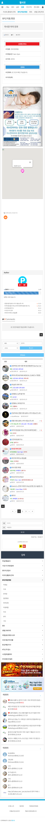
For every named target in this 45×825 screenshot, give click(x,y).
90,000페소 (11, 753)
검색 (31, 348)
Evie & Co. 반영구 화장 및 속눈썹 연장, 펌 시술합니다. (27, 486)
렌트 (30, 12)
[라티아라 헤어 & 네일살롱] (5, 460)
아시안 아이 (14, 213)
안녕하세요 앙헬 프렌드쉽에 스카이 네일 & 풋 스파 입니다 (27, 413)
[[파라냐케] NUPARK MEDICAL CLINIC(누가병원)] (5, 378)
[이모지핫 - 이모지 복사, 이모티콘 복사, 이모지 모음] (22, 669)
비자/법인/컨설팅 (7, 659)
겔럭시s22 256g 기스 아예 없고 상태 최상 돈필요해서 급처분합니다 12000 (25, 719)
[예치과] (5, 498)
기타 (4, 621)
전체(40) (22, 355)
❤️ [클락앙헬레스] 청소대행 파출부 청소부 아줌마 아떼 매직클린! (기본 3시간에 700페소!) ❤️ (25, 713)
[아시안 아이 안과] (5, 451)
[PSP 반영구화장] (5, 470)
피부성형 (5, 603)
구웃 (9, 766)
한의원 (5, 594)
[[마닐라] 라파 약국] (5, 387)
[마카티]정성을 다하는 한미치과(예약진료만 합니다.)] (5, 432)
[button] (41, 334)
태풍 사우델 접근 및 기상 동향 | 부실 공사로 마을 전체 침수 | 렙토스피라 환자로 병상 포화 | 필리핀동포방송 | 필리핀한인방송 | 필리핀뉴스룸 (25, 706)
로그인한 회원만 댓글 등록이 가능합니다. (22, 327)
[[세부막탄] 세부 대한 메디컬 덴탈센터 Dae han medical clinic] (5, 368)
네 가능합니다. (12, 772)
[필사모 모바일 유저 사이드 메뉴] (2, 2)
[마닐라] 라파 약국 (16, 384)
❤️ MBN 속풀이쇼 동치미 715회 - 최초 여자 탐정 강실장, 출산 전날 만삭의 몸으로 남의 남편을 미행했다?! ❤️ (25, 700)
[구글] (24, 546)
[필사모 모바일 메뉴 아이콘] (2, 7)
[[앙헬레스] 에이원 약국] (5, 406)
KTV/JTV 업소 (6, 649)
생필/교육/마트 (39, 12)
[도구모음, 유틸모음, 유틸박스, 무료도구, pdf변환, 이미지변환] (22, 685)
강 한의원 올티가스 (9, 308)
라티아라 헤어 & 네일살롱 (10, 313)
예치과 (13, 495)
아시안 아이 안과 (8, 310)
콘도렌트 (36, 7)
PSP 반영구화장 (16, 467)
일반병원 (5, 598)
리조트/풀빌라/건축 (9, 12)
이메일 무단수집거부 (14, 811)
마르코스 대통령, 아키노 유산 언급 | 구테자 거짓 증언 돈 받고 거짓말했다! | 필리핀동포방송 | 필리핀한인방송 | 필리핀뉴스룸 (25, 738)
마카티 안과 (8, 213)
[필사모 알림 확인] (42, 7)
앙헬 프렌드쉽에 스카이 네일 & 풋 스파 (13, 303)
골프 (17, 7)
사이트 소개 (11, 806)
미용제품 (5, 607)
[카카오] (20, 546)
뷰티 (4, 616)
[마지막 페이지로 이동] (32, 511)
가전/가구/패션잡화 (8, 566)
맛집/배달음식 (6, 561)
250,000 (10, 759)
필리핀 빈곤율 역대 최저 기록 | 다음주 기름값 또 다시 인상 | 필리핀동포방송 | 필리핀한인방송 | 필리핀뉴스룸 (25, 732)
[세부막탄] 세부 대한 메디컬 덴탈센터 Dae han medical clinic (27, 366)
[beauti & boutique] (5, 479)
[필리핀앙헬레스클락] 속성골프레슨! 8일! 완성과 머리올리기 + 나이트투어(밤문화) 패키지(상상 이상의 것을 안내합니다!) (25, 725)
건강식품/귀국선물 (7, 640)
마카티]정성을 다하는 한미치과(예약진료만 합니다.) (17, 306)
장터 (12, 7)
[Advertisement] (22, 245)
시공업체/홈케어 (7, 654)
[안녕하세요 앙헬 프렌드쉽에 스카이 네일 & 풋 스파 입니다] (5, 414)
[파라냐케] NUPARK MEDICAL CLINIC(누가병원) (25, 375)
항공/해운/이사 (6, 645)
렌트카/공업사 (6, 570)
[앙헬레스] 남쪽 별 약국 (18, 394)
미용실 (5, 585)
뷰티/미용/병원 (22, 12)
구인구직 (29, 7)
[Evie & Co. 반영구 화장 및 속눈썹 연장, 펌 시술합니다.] (5, 488)
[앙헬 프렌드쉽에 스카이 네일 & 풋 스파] (5, 423)
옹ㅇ (9, 785)
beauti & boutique (17, 477)
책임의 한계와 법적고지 (31, 811)
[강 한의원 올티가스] (5, 442)
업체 (22, 7)
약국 (4, 612)
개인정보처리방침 (33, 806)
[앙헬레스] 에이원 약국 (18, 403)
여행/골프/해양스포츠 (8, 635)
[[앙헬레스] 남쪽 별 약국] (5, 396)
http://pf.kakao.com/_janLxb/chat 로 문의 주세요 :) (23, 791)
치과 (4, 589)
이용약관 (21, 806)
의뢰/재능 (6, 7)
